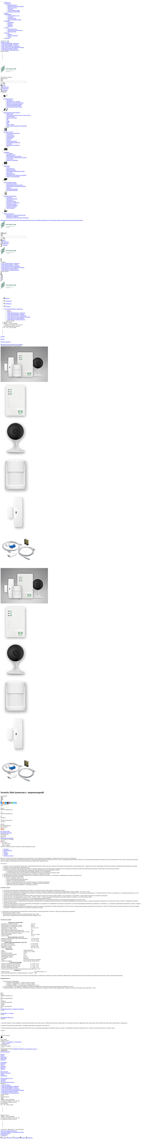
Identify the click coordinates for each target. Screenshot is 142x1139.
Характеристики (8, 850)
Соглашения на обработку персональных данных (24, 1048)
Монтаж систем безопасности (15, 30)
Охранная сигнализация (14, 11)
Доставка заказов (12, 18)
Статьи (9, 37)
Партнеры (10, 25)
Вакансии (10, 23)
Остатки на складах (8, 855)
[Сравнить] (2, 799)
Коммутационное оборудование (16, 6)
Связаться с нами (5, 40)
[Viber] (10, 803)
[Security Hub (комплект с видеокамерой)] (24, 603)
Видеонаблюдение (12, 5)
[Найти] (4, 84)
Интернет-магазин (5, 1051)
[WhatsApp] (12, 803)
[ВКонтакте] (1, 803)
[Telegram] (16, 803)
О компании (11, 22)
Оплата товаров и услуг (14, 15)
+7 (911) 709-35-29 (10, 46)
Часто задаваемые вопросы (14, 19)
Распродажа (4, 1057)
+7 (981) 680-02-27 (10, 50)
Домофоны (10, 9)
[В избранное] (2, 798)
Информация (4, 1075)
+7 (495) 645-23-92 (9, 48)
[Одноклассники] (3, 803)
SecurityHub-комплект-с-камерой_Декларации (12, 1009)
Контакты (10, 26)
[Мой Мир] (6, 803)
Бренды (2, 1055)
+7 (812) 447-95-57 (12, 47)
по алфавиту (10, 1041)
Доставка (6, 853)
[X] (8, 803)
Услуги (2, 1065)
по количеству (18, 1041)
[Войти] (1, 274)
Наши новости (4, 1071)
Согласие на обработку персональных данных (12, 1132)
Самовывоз (10, 17)
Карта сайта (4, 1058)
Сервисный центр (12, 29)
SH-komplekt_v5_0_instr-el (7, 1013)
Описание (6, 849)
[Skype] (14, 803)
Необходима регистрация (7, 838)
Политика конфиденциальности (9, 1130)
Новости (10, 34)
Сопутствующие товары (14, 10)
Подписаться (4, 1050)
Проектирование (12, 31)
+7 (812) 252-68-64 (10, 43)
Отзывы (6, 854)
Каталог (3, 1054)
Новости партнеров (13, 35)
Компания (3, 1059)
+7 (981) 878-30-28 (9, 44)
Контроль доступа (12, 7)
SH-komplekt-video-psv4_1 (7, 1017)
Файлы (5, 851)
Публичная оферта (5, 1133)
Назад (8, 310)
